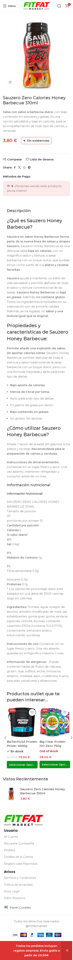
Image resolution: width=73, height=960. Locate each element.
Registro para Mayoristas (20, 863)
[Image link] (23, 820)
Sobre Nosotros (14, 898)
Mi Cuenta (11, 837)
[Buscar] (59, 6)
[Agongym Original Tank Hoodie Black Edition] (55, 722)
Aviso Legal (11, 891)
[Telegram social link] (29, 167)
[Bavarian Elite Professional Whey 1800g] (22, 722)
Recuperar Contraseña (19, 843)
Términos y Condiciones (20, 878)
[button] (5, 738)
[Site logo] (36, 5)
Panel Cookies (20, 907)
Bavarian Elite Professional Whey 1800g (21, 746)
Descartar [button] (67, 950)
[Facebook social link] (14, 167)
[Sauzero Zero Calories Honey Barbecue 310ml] (11, 794)
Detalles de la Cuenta (18, 857)
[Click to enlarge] (10, 82)
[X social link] (19, 167)
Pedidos (9, 850)
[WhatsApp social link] (24, 167)
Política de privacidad (18, 884)
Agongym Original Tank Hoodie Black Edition (54, 746)
